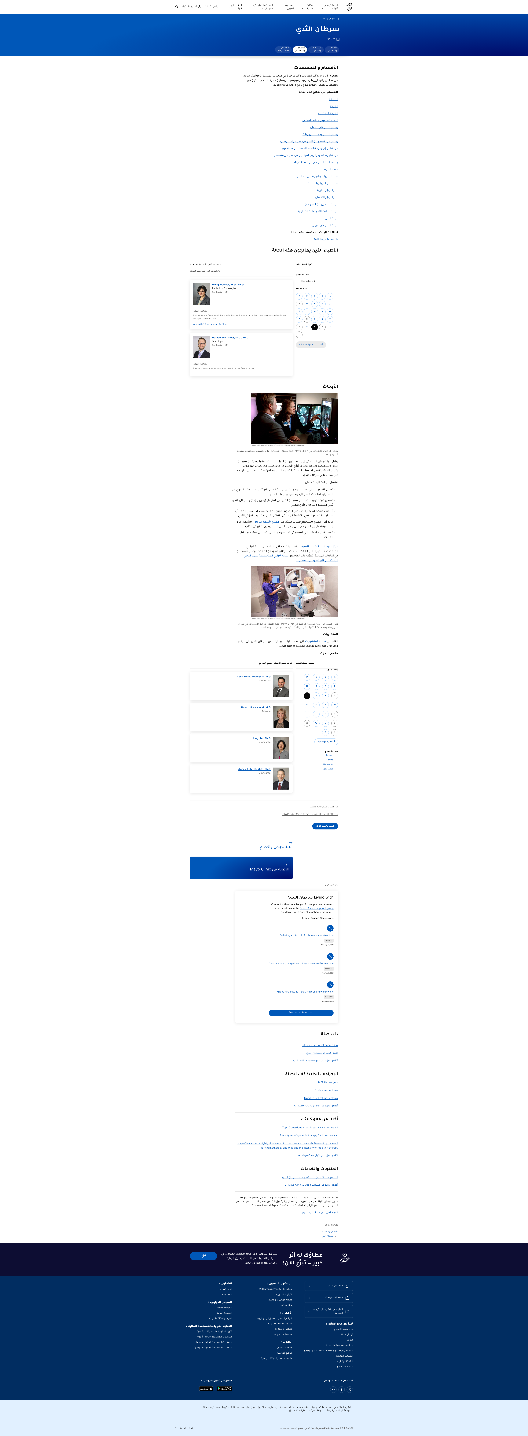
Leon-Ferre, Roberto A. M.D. (253, 677)
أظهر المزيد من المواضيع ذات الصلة (317, 1061)
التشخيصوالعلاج (316, 49)
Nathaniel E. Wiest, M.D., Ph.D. (230, 338)
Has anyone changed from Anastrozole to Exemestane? (301, 964)
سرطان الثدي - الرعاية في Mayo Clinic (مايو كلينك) (310, 814)
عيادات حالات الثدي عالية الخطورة (318, 211)
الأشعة (333, 99)
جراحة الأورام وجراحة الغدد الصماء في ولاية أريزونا (309, 148)
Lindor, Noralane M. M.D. (255, 707)
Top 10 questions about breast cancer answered (310, 1128)
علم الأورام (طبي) (327, 190)
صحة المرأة (331, 169)
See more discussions (301, 1013)
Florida (329, 760)
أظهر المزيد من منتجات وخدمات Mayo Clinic (313, 1185)
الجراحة (334, 106)
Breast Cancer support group (317, 908)
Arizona (329, 755)
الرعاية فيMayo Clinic (283, 49)
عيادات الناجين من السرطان (321, 204)
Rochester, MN (308, 281)
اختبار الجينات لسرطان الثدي (322, 1053)
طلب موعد (330, 39)
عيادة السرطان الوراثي (325, 225)
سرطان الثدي (318, 30)
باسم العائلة (302, 289)
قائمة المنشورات (315, 641)
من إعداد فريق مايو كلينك (324, 807)
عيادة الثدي (331, 218)
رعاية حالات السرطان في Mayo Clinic (316, 162)
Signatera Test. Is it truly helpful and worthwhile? (305, 992)
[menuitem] (332, 49)
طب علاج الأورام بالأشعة (323, 183)
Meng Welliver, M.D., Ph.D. (228, 285)
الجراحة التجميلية (328, 113)
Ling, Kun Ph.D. (261, 738)
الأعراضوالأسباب (332, 49)
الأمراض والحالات (328, 19)
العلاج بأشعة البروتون (265, 522)
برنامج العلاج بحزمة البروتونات (320, 134)
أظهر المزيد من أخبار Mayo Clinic (320, 1155)
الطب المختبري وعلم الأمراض (320, 120)
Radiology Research (325, 239)
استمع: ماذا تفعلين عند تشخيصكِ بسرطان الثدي (310, 1177)
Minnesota (328, 765)
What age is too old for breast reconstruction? (307, 935)
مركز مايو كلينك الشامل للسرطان (317, 546)
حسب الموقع (302, 275)
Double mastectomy (326, 1090)
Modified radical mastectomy (321, 1098)
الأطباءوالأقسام (300, 49)
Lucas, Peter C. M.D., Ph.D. (254, 769)
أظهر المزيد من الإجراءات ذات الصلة (318, 1106)
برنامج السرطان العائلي (324, 127)
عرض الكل (328, 769)
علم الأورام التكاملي (326, 197)
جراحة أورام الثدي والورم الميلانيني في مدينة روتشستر (306, 155)
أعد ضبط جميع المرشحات (311, 345)
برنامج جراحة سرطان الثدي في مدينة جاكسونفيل (309, 141)
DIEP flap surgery (328, 1082)
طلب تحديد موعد (325, 826)
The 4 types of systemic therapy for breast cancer (309, 1135)
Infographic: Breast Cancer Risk (320, 1045)
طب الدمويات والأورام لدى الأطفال (317, 176)
